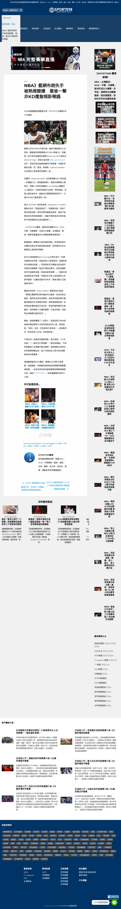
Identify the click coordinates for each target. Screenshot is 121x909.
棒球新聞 (35, 29)
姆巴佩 (39, 835)
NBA (13, 24)
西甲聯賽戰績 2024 (102, 692)
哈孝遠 (52, 832)
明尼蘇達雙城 (84, 839)
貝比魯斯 (71, 851)
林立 (60, 839)
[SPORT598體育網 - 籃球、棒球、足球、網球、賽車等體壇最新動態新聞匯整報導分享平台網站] (60, 10)
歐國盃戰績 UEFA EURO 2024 (105, 645)
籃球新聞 (6, 24)
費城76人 (13, 851)
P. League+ (29, 875)
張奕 (111, 832)
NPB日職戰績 (100, 678)
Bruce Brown (57, 160)
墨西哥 (28, 859)
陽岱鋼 (110, 839)
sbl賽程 (67, 832)
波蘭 (12, 843)
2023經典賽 (18, 832)
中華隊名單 (34, 843)
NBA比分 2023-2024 (103, 651)
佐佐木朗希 (7, 835)
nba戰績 (101, 843)
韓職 (76, 839)
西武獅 (85, 843)
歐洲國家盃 (62, 847)
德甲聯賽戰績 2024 (102, 701)
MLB (44, 872)
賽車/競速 (83, 875)
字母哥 (6, 851)
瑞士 (99, 835)
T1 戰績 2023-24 (101, 665)
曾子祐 (53, 839)
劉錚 (5, 855)
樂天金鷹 (47, 851)
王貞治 (39, 855)
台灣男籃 (62, 835)
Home (8, 18)
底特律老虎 (38, 851)
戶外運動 (83, 880)
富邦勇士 (53, 835)
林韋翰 (31, 855)
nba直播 (58, 443)
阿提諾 (42, 847)
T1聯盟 (6, 839)
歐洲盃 (77, 835)
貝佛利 (15, 847)
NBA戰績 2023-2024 (103, 655)
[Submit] (21, 10)
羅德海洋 (35, 859)
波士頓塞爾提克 (84, 855)
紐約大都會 (7, 847)
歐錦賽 (50, 843)
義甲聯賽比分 (7, 832)
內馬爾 (70, 835)
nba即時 (49, 446)
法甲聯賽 (64, 884)
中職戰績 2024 (100, 674)
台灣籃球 (27, 881)
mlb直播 (93, 843)
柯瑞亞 (26, 843)
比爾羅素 (29, 851)
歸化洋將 (85, 832)
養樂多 (113, 851)
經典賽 (55, 851)
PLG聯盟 (94, 839)
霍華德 (80, 851)
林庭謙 (43, 843)
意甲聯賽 (64, 875)
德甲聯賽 (64, 881)
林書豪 (24, 835)
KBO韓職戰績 (100, 683)
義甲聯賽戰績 (81, 847)
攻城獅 (6, 843)
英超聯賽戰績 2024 (102, 687)
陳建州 (69, 843)
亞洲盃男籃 (23, 855)
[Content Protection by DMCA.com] (113, 897)
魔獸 (100, 847)
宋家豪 (95, 851)
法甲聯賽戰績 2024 (102, 705)
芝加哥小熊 (13, 855)
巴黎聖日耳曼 (59, 843)
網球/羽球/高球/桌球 (87, 872)
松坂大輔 (106, 835)
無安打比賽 (76, 832)
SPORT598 (39, 373)
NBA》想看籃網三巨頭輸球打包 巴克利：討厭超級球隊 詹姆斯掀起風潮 (33, 486)
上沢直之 (74, 855)
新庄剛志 (44, 859)
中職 (101, 855)
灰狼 (21, 851)
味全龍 (28, 839)
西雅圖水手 (44, 839)
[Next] (76, 58)
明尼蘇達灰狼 (48, 855)
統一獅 (31, 835)
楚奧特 (94, 855)
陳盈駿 (13, 839)
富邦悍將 (71, 847)
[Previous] (14, 58)
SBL (25, 878)
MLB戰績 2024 (101, 669)
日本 (84, 835)
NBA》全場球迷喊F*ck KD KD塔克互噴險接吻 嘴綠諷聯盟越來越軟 (58, 485)
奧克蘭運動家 (7, 859)
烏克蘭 (21, 839)
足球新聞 (46, 29)
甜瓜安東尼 (68, 839)
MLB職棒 (27, 832)
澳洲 (93, 832)
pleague (63, 851)
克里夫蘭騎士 (33, 847)
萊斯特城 (16, 835)
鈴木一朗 (23, 847)
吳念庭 (66, 855)
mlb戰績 (91, 835)
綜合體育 (58, 29)
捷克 (46, 835)
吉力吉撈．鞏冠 (102, 832)
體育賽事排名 (94, 29)
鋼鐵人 (87, 851)
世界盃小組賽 (51, 847)
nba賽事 (35, 446)
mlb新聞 (44, 832)
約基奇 (109, 843)
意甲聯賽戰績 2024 (102, 696)
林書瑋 (102, 839)
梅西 (19, 843)
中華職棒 (46, 875)
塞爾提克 (58, 855)
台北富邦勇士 (18, 859)
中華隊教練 (108, 847)
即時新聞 (81, 29)
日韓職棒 (46, 878)
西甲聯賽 (64, 872)
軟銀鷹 (36, 839)
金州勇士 (77, 843)
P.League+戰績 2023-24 (105, 660)
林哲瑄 (60, 832)
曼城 (113, 835)
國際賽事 (69, 29)
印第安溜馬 (92, 847)
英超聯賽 (64, 878)
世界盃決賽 (109, 855)
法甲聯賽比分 (104, 851)
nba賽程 (29, 446)
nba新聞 (42, 446)
